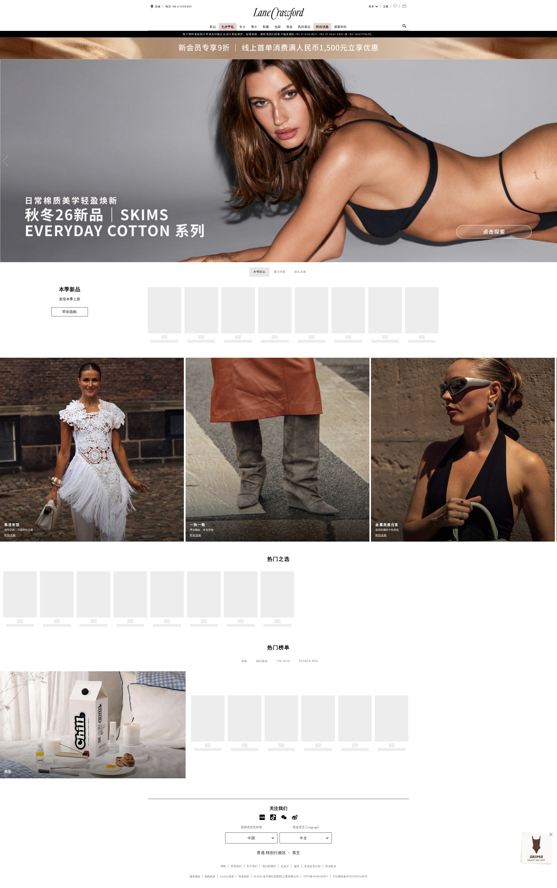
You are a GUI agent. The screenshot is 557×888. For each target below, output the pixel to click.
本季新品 (259, 272)
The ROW (283, 661)
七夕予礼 (227, 27)
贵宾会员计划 (312, 866)
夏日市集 (280, 272)
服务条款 (195, 876)
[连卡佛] (278, 19)
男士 (254, 27)
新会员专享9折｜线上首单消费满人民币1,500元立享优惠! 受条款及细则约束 (278, 34)
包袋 (278, 27)
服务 (296, 866)
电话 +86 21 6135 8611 (178, 6)
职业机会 (330, 866)
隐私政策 (210, 876)
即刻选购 (69, 311)
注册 (385, 6)
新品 (213, 27)
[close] (551, 834)
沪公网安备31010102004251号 (350, 876)
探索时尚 (340, 27)
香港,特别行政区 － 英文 (278, 853)
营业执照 (243, 876)
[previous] (5, 160)
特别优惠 (322, 27)
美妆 (289, 27)
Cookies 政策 (227, 876)
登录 (371, 6)
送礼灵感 (300, 272)
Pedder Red (308, 661)
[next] (551, 160)
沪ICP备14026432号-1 (315, 876)
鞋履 (266, 27)
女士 (242, 27)
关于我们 (252, 866)
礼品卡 (285, 866)
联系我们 (236, 866)
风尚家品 (304, 27)
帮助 (223, 866)
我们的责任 (269, 866)
